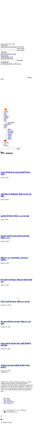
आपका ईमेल (20, 60)
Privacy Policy (5, 55)
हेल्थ (5, 121)
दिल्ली (9, 129)
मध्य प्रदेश (10, 131)
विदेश (5, 115)
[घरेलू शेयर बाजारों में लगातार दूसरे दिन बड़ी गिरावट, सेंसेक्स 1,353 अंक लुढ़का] (14, 232)
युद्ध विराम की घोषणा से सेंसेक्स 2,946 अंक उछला (15, 216)
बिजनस (6, 118)
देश (5, 113)
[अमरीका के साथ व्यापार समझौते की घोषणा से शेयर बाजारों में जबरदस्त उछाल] (14, 362)
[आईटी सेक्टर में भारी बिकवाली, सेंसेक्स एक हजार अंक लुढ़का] (14, 191)
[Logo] (14, 92)
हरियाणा (10, 138)
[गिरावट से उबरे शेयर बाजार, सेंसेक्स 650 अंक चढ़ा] (14, 298)
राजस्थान (6, 116)
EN (5, 144)
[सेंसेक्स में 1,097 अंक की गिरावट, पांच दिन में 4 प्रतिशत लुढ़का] (14, 254)
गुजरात (9, 137)
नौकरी (5, 125)
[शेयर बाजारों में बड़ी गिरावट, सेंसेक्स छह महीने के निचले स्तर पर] (14, 276)
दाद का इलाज (11, 122)
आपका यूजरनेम (20, 48)
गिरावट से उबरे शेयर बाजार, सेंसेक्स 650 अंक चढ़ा (15, 302)
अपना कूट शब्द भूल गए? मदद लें (8, 54)
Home (8, 398)
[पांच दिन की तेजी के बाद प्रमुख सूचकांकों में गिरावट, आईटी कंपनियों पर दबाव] (14, 169)
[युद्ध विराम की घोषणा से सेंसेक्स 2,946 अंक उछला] (14, 213)
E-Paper (6, 142)
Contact (6, 145)
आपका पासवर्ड (20, 50)
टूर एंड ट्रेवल (7, 124)
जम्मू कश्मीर (10, 132)
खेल (5, 119)
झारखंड (10, 134)
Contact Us (9, 403)
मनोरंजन (6, 111)
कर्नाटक (10, 135)
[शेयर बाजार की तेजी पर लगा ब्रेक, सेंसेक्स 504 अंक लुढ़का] (14, 318)
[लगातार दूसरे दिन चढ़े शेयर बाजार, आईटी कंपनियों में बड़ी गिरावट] (14, 340)
